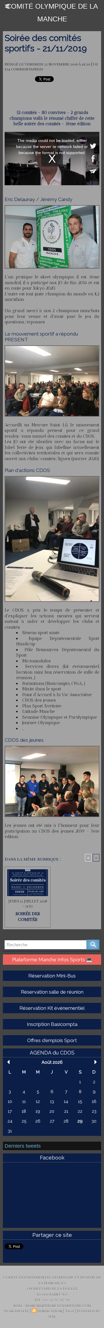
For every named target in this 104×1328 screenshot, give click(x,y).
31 (10, 1131)
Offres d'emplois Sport (52, 1040)
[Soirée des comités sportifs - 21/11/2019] (52, 207)
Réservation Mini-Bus (52, 976)
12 (38, 1101)
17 (10, 1111)
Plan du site (16, 1310)
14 (66, 1101)
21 (66, 1111)
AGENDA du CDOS (52, 1053)
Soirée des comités (28, 916)
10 (10, 1101)
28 (66, 1121)
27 (52, 1121)
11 (24, 1101)
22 (80, 1111)
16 (94, 1101)
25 (24, 1121)
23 (94, 1111)
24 (10, 1121)
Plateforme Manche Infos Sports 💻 (52, 959)
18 (24, 1111)
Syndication (49, 1310)
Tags (69, 1310)
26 (37, 1121)
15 (80, 1101)
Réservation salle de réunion (52, 992)
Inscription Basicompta (52, 1024)
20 (51, 1111)
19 (38, 1111)
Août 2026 (52, 1062)
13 (52, 1101)
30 (94, 1121)
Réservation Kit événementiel (52, 1008)
